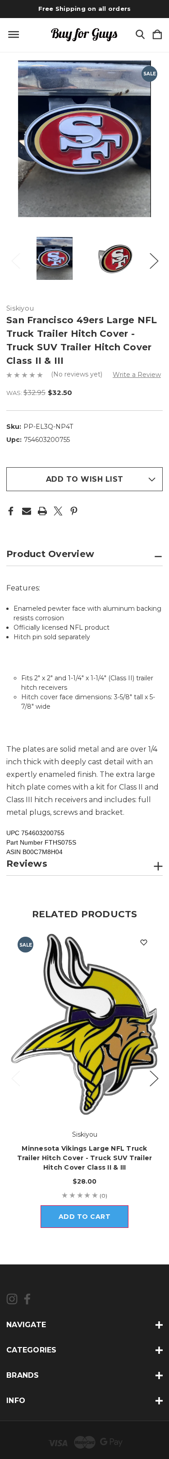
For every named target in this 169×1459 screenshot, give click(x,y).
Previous (15, 258)
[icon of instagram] (12, 1299)
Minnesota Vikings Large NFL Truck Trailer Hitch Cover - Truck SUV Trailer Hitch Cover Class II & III (84, 1157)
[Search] (140, 35)
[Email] (26, 511)
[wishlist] (143, 942)
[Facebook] (10, 511)
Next (154, 258)
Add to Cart (85, 1217)
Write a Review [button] (137, 375)
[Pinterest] (73, 511)
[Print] (42, 511)
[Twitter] (58, 511)
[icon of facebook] (27, 1299)
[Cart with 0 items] (157, 35)
